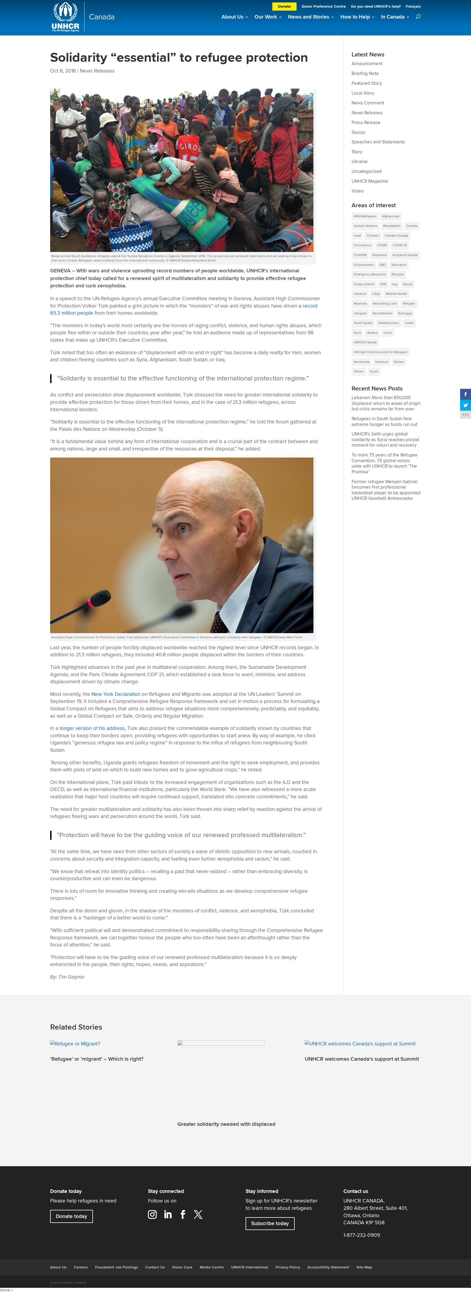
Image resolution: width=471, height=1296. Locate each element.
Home (5, 1290)
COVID (382, 245)
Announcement (367, 64)
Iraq (394, 284)
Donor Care (182, 1267)
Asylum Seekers (366, 226)
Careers (81, 1267)
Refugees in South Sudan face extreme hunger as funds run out (384, 422)
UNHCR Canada (365, 342)
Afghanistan (391, 216)
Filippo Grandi (364, 284)
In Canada (392, 17)
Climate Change (396, 236)
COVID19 (360, 255)
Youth (374, 371)
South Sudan (363, 323)
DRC (383, 265)
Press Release (366, 123)
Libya (376, 294)
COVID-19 (400, 245)
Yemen (359, 371)
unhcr (388, 333)
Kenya (407, 284)
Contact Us (155, 1267)
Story (357, 152)
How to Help (355, 17)
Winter (399, 362)
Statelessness (388, 323)
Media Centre (212, 1267)
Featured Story (367, 83)
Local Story (363, 93)
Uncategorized (367, 172)
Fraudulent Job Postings (116, 1267)
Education (399, 265)
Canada (411, 226)
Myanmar (360, 304)
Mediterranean (396, 294)
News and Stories (308, 17)
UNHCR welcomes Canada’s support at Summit (362, 1058)
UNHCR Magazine (370, 181)
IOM (383, 284)
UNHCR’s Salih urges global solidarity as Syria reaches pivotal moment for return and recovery (385, 439)
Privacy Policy (288, 1267)
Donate (284, 6)
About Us (232, 17)
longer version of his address (91, 728)
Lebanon (360, 294)
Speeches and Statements (378, 142)
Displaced (379, 255)
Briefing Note (365, 74)
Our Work (266, 17)
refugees (360, 313)
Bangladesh (392, 226)
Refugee (409, 304)
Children (373, 236)
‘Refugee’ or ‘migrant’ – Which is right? (96, 1058)
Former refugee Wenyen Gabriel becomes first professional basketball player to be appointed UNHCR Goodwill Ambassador (386, 490)
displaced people (405, 255)
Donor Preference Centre (324, 7)
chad (357, 236)
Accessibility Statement (328, 1267)
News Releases (97, 71)
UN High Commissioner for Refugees (380, 352)
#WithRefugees (365, 216)
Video (358, 191)
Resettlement (382, 313)
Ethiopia (398, 274)
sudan (409, 323)
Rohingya (405, 313)
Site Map (364, 1267)
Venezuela (361, 362)
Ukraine (360, 162)
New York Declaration (116, 694)
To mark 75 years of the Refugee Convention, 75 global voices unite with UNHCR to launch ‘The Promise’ (385, 463)
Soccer (359, 133)
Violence (381, 362)
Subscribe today (270, 1223)
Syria (357, 333)
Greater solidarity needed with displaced (226, 1124)
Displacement (364, 265)
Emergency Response (370, 274)
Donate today (71, 1216)
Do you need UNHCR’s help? (376, 7)
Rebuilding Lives (385, 304)
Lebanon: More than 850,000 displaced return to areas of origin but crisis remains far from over (386, 403)
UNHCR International (249, 1267)
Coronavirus (363, 245)
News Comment (368, 103)
